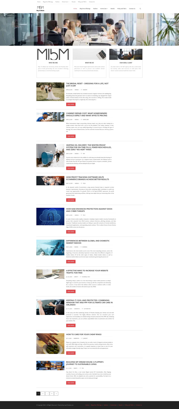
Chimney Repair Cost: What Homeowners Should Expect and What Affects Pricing (86, 114)
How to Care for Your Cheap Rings (83, 334)
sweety (76, 276)
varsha (76, 89)
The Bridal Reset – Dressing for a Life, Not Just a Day (87, 84)
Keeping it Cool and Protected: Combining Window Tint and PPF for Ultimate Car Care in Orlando (89, 302)
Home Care (65, 2)
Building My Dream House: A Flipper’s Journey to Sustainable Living (84, 363)
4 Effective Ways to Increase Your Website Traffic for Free (87, 271)
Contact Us (92, 2)
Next (56, 394)
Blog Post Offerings (48, 2)
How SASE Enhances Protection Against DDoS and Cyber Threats (89, 210)
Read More (42, 74)
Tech (84, 183)
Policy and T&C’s (82, 2)
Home (38, 2)
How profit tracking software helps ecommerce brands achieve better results (87, 178)
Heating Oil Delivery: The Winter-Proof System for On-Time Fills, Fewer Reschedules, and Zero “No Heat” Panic (88, 147)
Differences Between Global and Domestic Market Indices (88, 241)
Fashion (57, 2)
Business (85, 247)
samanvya (77, 308)
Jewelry (85, 338)
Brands (74, 2)
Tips (84, 153)
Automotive (87, 308)
